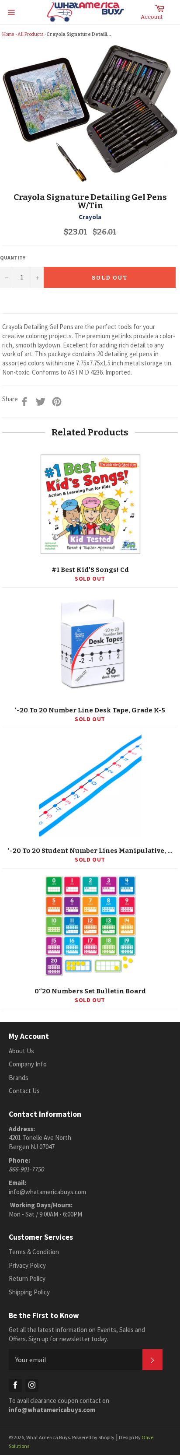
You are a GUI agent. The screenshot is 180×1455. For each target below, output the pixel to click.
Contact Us (24, 1091)
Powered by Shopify (93, 1437)
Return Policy (27, 1278)
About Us (21, 1051)
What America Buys (48, 1437)
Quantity (12, 257)
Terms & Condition (34, 1252)
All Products (30, 34)
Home (8, 34)
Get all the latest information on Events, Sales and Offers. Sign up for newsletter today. (77, 1334)
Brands (18, 1077)
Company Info (28, 1064)
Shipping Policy (29, 1292)
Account (152, 17)
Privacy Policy (27, 1265)
